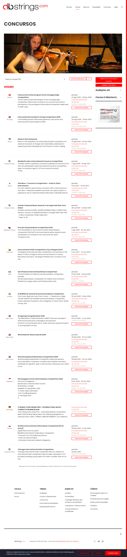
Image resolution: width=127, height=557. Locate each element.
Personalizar (84, 553)
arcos (16, 496)
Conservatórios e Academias (71, 510)
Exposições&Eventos (47, 506)
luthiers (68, 493)
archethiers (69, 496)
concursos (44, 500)
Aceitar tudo (113, 553)
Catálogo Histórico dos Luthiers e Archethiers (73, 501)
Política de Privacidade (99, 502)
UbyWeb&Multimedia (62, 541)
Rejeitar (99, 553)
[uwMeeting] (109, 114)
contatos (107, 7)
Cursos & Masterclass (48, 496)
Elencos (86, 7)
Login (116, 7)
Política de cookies (23, 554)
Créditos (93, 505)
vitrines (69, 7)
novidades (96, 7)
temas (77, 7)
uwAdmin (76, 541)
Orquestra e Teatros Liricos (75, 505)
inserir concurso (109, 85)
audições (43, 493)
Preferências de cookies (99, 499)
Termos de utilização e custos (109, 80)
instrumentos (19, 493)
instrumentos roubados (49, 503)
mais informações (81, 107)
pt (122, 7)
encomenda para (77, 79)
